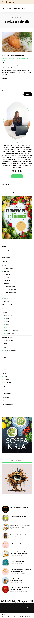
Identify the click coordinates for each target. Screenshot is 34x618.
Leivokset (8, 327)
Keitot (5, 295)
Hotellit (6, 376)
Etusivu (4, 246)
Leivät (5, 343)
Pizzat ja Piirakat (8, 340)
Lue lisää (17, 176)
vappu (5, 357)
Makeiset (4, 308)
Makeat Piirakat (9, 333)
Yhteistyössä (5, 397)
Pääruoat (24, 58)
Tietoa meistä (6, 386)
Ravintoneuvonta (7, 257)
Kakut (7, 318)
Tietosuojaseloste (7, 393)
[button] (17, 5)
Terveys (4, 253)
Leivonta (4, 312)
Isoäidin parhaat (6, 370)
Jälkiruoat (6, 301)
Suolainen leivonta (7, 337)
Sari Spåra (5, 184)
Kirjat (5, 389)
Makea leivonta (8, 315)
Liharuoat (6, 271)
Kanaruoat (7, 274)
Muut (18, 58)
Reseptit (5, 60)
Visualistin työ (6, 250)
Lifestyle (4, 373)
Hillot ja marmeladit (10, 292)
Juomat (4, 347)
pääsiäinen (7, 360)
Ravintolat (6, 379)
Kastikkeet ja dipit (10, 286)
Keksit (7, 324)
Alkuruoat (5, 58)
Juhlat (3, 354)
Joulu (5, 366)
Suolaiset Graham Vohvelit (13, 56)
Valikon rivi (13, 171)
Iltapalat (13, 58)
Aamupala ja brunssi (9, 268)
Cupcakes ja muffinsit (11, 330)
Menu (31, 8)
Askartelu (4, 401)
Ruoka (4, 265)
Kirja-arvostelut (8, 382)
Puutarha (4, 261)
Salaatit (6, 298)
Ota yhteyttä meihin (7, 404)
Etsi (3, 91)
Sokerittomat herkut (7, 305)
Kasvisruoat (7, 280)
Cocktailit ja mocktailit (10, 350)
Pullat (7, 321)
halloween (6, 363)
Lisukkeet (6, 283)
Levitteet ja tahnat (10, 289)
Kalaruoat (6, 277)
